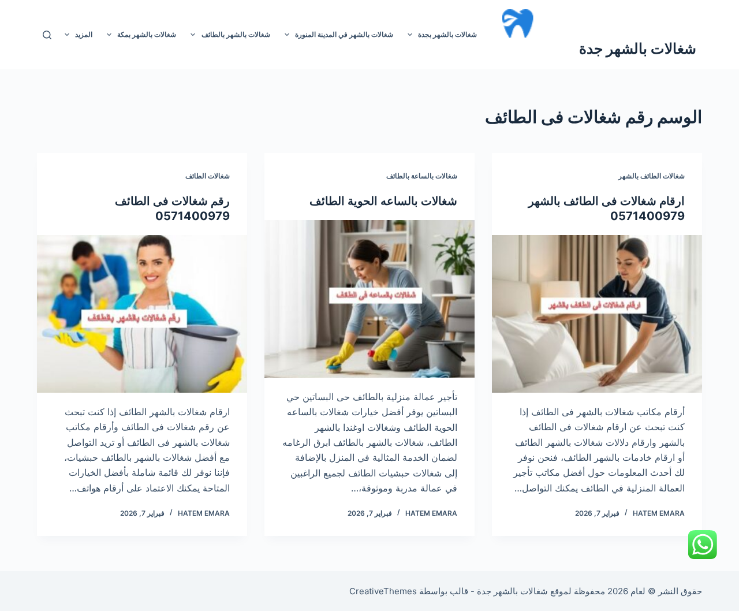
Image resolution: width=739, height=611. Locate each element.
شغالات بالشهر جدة (637, 48)
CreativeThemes (383, 591)
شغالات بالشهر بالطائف (235, 34)
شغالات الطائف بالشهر (651, 176)
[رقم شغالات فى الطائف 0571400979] (142, 314)
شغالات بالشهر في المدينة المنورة (344, 34)
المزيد (83, 34)
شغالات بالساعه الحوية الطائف (383, 201)
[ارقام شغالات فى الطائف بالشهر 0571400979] (597, 314)
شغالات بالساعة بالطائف (421, 176)
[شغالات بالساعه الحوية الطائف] (369, 299)
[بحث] (47, 35)
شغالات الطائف (207, 176)
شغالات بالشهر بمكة (146, 34)
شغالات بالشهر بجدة (447, 34)
